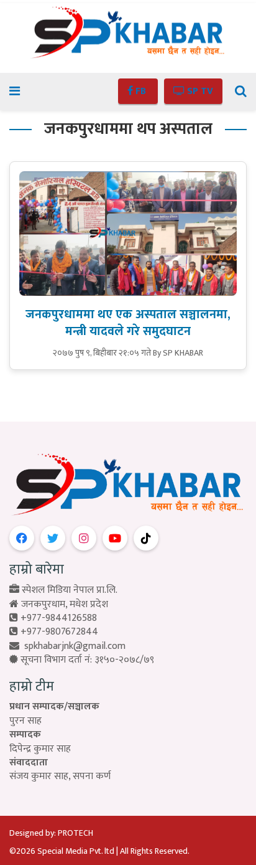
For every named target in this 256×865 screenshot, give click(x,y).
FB (141, 91)
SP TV (199, 91)
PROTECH (75, 833)
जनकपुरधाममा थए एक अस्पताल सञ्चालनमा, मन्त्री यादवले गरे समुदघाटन (128, 323)
